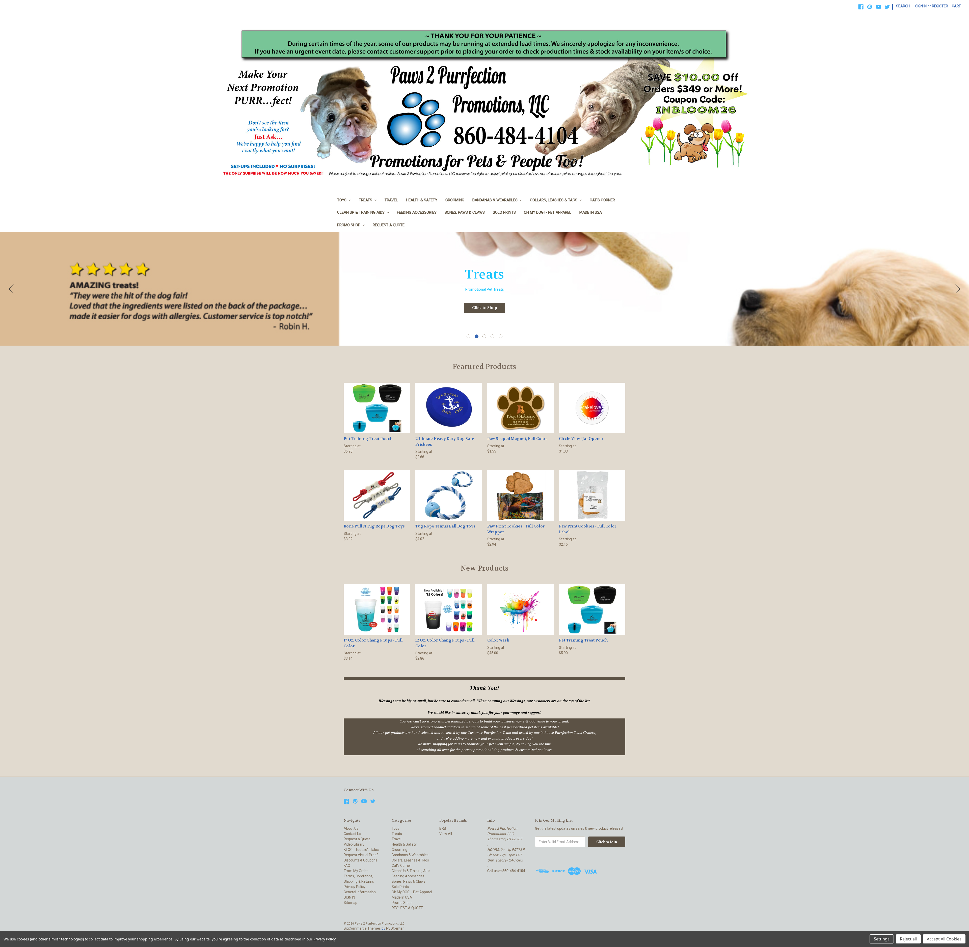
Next (958, 289)
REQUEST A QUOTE (389, 225)
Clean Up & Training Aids (361, 212)
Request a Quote (357, 839)
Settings (882, 939)
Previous (11, 289)
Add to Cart (520, 614)
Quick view (377, 403)
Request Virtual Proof (361, 855)
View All (445, 834)
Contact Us (352, 834)
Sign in (921, 6)
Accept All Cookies (944, 939)
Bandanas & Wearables (495, 200)
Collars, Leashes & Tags (554, 200)
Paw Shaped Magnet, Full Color (517, 438)
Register (940, 6)
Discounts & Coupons (360, 860)
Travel (391, 200)
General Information (360, 892)
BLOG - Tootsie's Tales (361, 850)
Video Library (354, 844)
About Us (351, 828)
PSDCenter (395, 928)
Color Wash (498, 640)
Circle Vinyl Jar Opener (581, 438)
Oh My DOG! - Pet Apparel (547, 212)
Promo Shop (349, 225)
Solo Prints (504, 212)
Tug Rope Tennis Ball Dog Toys (445, 526)
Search (903, 6)
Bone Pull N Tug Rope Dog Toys (374, 526)
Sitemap (350, 903)
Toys (342, 200)
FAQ (347, 866)
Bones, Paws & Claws (465, 212)
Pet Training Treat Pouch (368, 438)
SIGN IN (349, 897)
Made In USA (590, 212)
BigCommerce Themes (362, 928)
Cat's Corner (602, 200)
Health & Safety (421, 200)
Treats (366, 200)
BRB (442, 828)
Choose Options (377, 412)
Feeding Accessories (417, 212)
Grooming (454, 200)
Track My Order (356, 871)
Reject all (908, 939)
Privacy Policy (354, 887)
